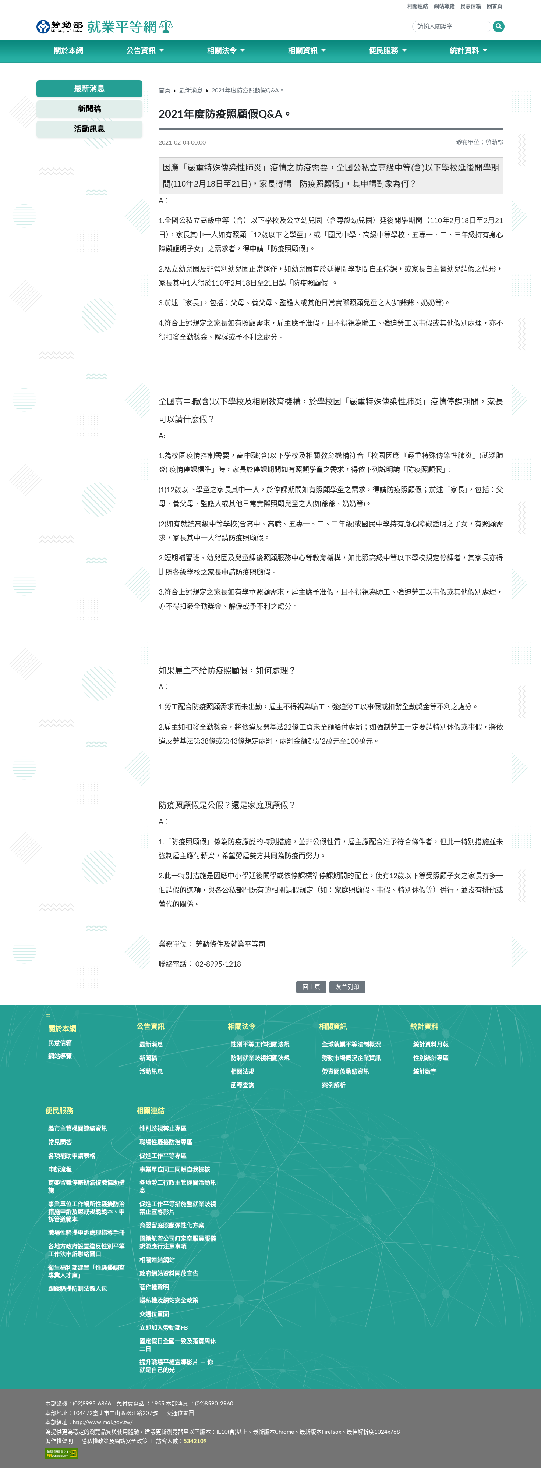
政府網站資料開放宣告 (168, 1274)
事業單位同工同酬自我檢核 (174, 1170)
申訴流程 (60, 1170)
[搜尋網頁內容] (499, 26)
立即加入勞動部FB (163, 1328)
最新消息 (191, 90)
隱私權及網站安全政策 (168, 1301)
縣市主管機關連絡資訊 (77, 1129)
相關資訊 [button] (303, 51)
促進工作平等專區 (163, 1156)
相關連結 (417, 6)
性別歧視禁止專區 (163, 1129)
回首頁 (494, 6)
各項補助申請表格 (71, 1156)
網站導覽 (444, 6)
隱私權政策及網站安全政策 (114, 1441)
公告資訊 (151, 1027)
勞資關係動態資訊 (345, 1072)
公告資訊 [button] (142, 51)
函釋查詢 (242, 1085)
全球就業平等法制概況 (351, 1044)
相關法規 (242, 1072)
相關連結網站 (157, 1260)
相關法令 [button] (222, 51)
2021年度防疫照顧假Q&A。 (248, 90)
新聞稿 (148, 1058)
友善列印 (347, 987)
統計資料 (424, 1027)
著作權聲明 (154, 1287)
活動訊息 (151, 1072)
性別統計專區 (431, 1058)
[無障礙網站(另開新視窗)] (61, 1453)
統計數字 (425, 1072)
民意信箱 (470, 6)
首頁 (164, 90)
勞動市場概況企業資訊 (351, 1058)
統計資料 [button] (465, 51)
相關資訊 (333, 1027)
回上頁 (311, 987)
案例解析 (334, 1085)
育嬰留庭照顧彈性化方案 (171, 1225)
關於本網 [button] (68, 51)
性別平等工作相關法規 (260, 1044)
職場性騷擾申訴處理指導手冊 (86, 1233)
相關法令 (242, 1027)
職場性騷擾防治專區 (165, 1142)
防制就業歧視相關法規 (260, 1058)
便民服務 (59, 1111)
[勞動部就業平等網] (105, 27)
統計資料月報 (431, 1044)
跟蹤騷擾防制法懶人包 (77, 1289)
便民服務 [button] (384, 51)
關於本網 (62, 1029)
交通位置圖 (154, 1314)
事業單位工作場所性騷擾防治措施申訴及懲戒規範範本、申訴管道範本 (86, 1212)
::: (402, 3)
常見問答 (60, 1142)
